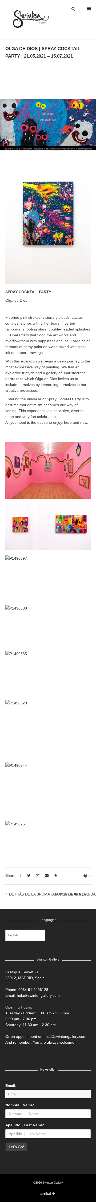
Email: (11, 1085)
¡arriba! (45, 1194)
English (13, 935)
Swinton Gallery (53, 1182)
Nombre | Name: (19, 1105)
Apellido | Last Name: (24, 1125)
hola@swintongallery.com (38, 995)
